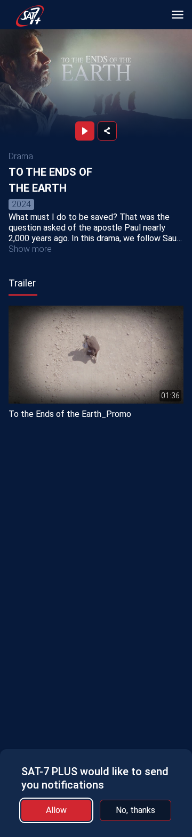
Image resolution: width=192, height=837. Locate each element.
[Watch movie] (84, 131)
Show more (30, 249)
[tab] (22, 283)
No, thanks (135, 810)
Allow (56, 810)
